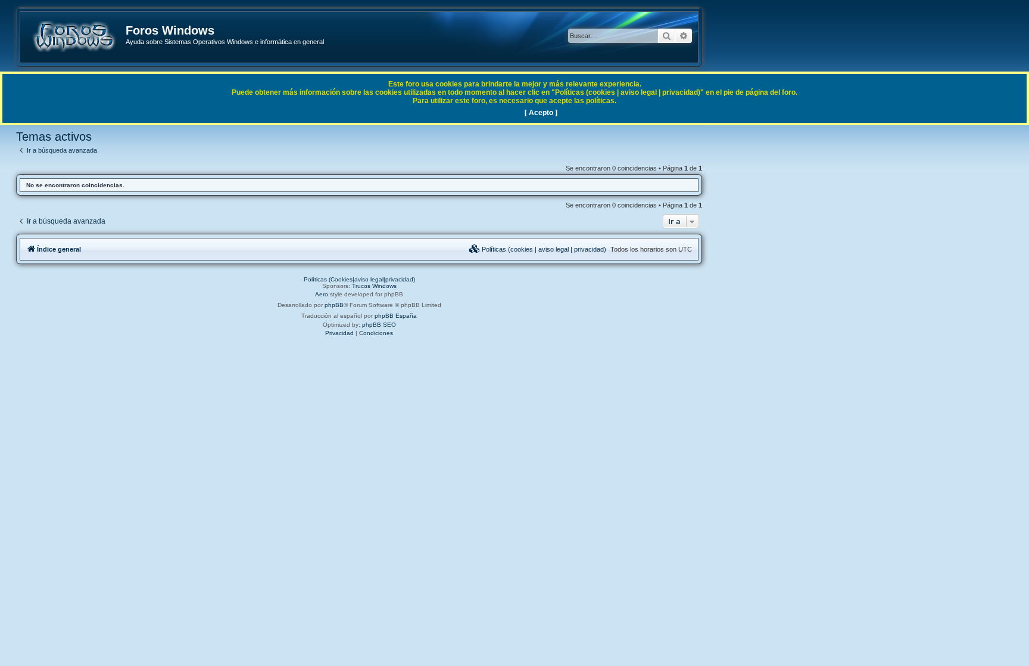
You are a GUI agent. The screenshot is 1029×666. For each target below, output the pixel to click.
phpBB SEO (379, 324)
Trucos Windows (374, 286)
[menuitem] (537, 249)
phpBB (334, 305)
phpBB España (396, 315)
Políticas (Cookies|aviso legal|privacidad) (359, 279)
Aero (321, 294)
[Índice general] (73, 36)
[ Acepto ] (541, 113)
